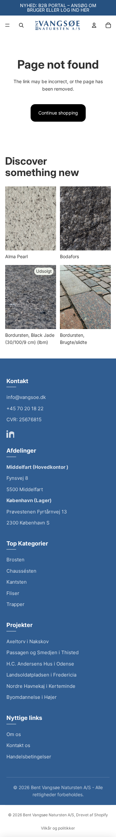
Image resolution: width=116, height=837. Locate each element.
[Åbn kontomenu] (94, 25)
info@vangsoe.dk (26, 397)
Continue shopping (58, 113)
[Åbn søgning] (21, 25)
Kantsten (16, 582)
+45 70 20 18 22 (25, 408)
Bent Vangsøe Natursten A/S (48, 814)
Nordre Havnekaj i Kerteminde (40, 686)
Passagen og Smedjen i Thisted (42, 652)
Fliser (12, 593)
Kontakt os (18, 745)
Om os (13, 734)
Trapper (15, 604)
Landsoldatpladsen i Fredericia (41, 675)
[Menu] (7, 25)
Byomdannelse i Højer (31, 697)
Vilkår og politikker (58, 828)
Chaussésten (21, 571)
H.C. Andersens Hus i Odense (40, 664)
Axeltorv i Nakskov (27, 641)
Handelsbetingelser (28, 757)
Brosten (15, 559)
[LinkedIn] (10, 434)
